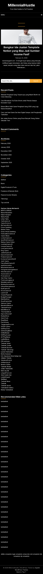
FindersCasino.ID (6, 257)
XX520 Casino (5, 326)
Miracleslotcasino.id (7, 267)
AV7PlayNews (5, 337)
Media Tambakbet (7, 390)
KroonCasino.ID (6, 290)
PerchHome (5, 322)
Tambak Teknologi (7, 350)
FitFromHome (5, 341)
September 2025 (6, 162)
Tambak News (5, 381)
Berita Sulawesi (6, 354)
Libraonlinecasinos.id (8, 286)
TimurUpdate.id (6, 312)
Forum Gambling (6, 227)
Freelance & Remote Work (9, 191)
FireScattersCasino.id (8, 234)
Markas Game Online (7, 242)
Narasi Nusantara (6, 212)
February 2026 (6, 143)
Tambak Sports (6, 385)
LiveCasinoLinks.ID (7, 248)
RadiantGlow (5, 316)
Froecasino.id (5, 276)
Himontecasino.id (6, 271)
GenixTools (4, 318)
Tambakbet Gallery (7, 387)
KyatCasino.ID (5, 288)
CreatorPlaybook (6, 295)
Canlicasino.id (5, 221)
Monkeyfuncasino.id (7, 284)
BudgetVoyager (6, 297)
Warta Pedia (5, 217)
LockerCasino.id (6, 238)
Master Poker (5, 229)
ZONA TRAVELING (7, 369)
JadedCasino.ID (6, 253)
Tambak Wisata (6, 366)
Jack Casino (5, 261)
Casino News (5, 236)
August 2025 (5, 166)
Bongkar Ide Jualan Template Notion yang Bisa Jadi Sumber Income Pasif (21, 51)
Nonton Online (5, 364)
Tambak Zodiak (6, 345)
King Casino (5, 250)
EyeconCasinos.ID (7, 255)
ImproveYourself (6, 314)
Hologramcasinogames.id (9, 269)
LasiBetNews (5, 339)
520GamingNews (6, 331)
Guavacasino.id (6, 274)
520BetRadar (5, 333)
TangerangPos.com (7, 324)
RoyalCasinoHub (6, 301)
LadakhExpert (5, 377)
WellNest (4, 379)
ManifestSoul (5, 299)
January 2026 (5, 147)
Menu (3, 15)
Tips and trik (5, 202)
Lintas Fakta (5, 219)
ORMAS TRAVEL (6, 358)
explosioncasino (6, 265)
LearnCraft (4, 293)
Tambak (3, 383)
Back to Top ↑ (21, 572)
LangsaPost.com (6, 373)
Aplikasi (3, 179)
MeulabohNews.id (7, 305)
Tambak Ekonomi (6, 347)
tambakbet (4, 401)
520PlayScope (6, 335)
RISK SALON (5, 371)
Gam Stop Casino (6, 278)
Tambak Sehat (5, 343)
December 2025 (6, 151)
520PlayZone (5, 328)
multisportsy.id (5, 362)
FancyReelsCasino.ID (8, 263)
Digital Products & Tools (9, 187)
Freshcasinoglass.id (7, 280)
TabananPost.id (6, 307)
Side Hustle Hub (6, 375)
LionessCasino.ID (6, 246)
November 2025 (6, 155)
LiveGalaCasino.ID (7, 244)
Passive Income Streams (9, 195)
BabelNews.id (5, 309)
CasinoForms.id (6, 223)
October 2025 (5, 158)
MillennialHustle (21, 5)
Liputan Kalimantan (7, 352)
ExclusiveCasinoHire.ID (8, 259)
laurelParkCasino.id (7, 240)
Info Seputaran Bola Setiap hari (11, 356)
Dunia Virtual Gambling (8, 231)
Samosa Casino (6, 303)
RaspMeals (4, 320)
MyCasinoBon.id (6, 225)
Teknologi (4, 199)
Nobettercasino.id (7, 282)
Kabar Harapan (6, 215)
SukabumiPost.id (6, 360)
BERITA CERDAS (6, 210)
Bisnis (3, 183)
